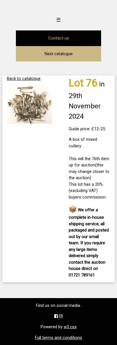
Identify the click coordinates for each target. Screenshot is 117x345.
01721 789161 (82, 275)
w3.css (70, 326)
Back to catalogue (24, 78)
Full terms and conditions (58, 337)
